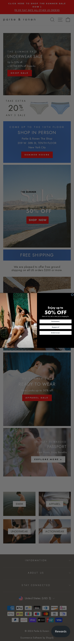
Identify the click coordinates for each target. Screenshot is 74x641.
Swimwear (55, 321)
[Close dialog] (72, 295)
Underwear (55, 333)
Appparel (55, 327)
